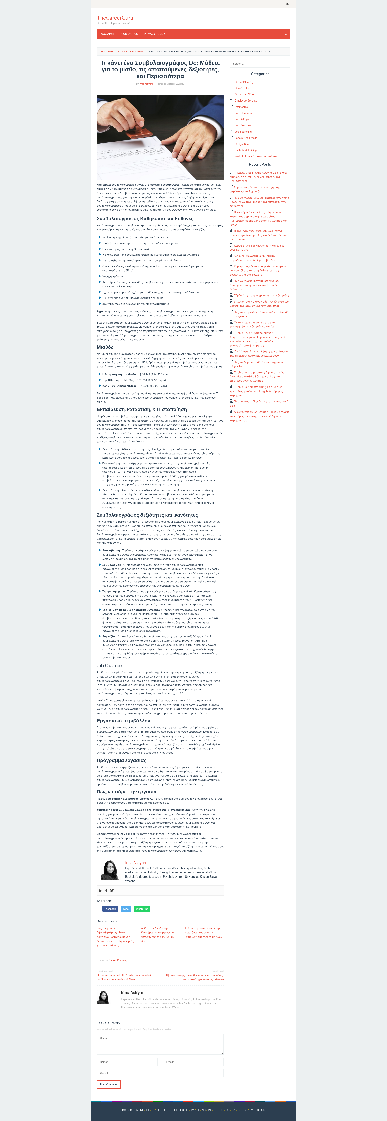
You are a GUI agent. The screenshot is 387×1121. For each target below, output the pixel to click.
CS (130, 1110)
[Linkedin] (101, 890)
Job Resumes (243, 125)
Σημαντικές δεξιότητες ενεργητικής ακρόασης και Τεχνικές (255, 189)
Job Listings (242, 119)
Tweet (126, 909)
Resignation (242, 144)
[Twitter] (112, 890)
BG (124, 1110)
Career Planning (118, 960)
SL (239, 1110)
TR (257, 1110)
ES (245, 1110)
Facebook (110, 909)
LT (198, 1110)
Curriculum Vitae (244, 94)
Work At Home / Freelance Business (256, 156)
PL (215, 1110)
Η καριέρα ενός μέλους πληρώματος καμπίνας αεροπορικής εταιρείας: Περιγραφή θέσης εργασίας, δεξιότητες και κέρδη (258, 218)
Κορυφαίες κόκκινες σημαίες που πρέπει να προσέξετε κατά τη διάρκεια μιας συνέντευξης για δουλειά (259, 270)
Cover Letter (242, 88)
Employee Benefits (246, 100)
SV (251, 1110)
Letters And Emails (246, 138)
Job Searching (243, 131)
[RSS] (287, 4)
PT (209, 1110)
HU (182, 1110)
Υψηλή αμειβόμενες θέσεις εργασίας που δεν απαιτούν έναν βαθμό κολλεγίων (259, 353)
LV (192, 1110)
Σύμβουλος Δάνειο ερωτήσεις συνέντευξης (261, 295)
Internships (241, 107)
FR (158, 1110)
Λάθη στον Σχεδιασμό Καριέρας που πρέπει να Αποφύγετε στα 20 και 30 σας (157, 934)
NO (204, 1110)
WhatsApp (142, 909)
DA (136, 1110)
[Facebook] (106, 890)
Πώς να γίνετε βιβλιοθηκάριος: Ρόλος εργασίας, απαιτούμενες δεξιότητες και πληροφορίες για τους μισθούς (115, 936)
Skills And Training (246, 150)
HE (176, 1110)
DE (164, 1110)
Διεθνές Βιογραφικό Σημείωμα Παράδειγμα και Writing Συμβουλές (252, 258)
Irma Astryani (133, 992)
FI (153, 1110)
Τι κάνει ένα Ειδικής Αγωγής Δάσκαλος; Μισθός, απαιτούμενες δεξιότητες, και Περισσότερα (258, 177)
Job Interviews (243, 113)
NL (142, 1110)
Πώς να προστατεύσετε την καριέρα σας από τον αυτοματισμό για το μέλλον (203, 932)
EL (170, 1110)
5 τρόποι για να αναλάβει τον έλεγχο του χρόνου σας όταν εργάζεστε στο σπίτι (259, 303)
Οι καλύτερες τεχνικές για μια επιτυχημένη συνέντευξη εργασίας (252, 324)
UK (263, 1110)
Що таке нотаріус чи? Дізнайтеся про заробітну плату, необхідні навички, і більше (195, 975)
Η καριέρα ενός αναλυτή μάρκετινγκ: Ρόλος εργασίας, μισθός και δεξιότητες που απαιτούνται (258, 235)
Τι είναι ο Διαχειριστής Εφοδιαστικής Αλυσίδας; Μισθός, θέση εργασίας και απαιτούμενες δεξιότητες (257, 376)
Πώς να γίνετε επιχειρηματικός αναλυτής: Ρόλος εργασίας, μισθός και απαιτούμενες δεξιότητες (260, 202)
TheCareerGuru (115, 17)
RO (221, 1110)
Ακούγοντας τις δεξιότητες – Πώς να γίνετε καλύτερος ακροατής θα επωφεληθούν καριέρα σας (260, 416)
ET (147, 1110)
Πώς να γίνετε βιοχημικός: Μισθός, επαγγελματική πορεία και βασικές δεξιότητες (254, 285)
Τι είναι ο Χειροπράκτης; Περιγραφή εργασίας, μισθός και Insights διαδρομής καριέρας (256, 391)
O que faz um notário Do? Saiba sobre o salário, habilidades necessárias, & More (125, 975)
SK (233, 1110)
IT (187, 1110)
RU (227, 1110)
